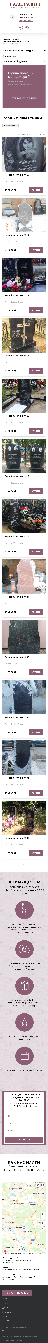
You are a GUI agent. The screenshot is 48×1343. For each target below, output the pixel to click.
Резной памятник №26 (17, 416)
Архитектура (9, 56)
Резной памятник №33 (17, 657)
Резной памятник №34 (17, 597)
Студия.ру (20, 1340)
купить (36, 189)
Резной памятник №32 (17, 717)
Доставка (6, 1308)
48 (44, 134)
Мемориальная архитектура (15, 41)
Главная (6, 39)
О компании (7, 1299)
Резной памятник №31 (17, 777)
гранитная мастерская (25, 5)
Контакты (6, 1321)
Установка (6, 1312)
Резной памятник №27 (17, 355)
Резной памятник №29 (17, 235)
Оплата (5, 1316)
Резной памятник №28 (17, 295)
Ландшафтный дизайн (14, 61)
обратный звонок (17, 1293)
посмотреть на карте (12, 1331)
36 (39, 134)
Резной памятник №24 (17, 536)
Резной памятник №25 (17, 476)
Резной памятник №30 (17, 838)
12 (35, 134)
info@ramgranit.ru (26, 21)
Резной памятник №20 (17, 174)
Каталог (15, 39)
